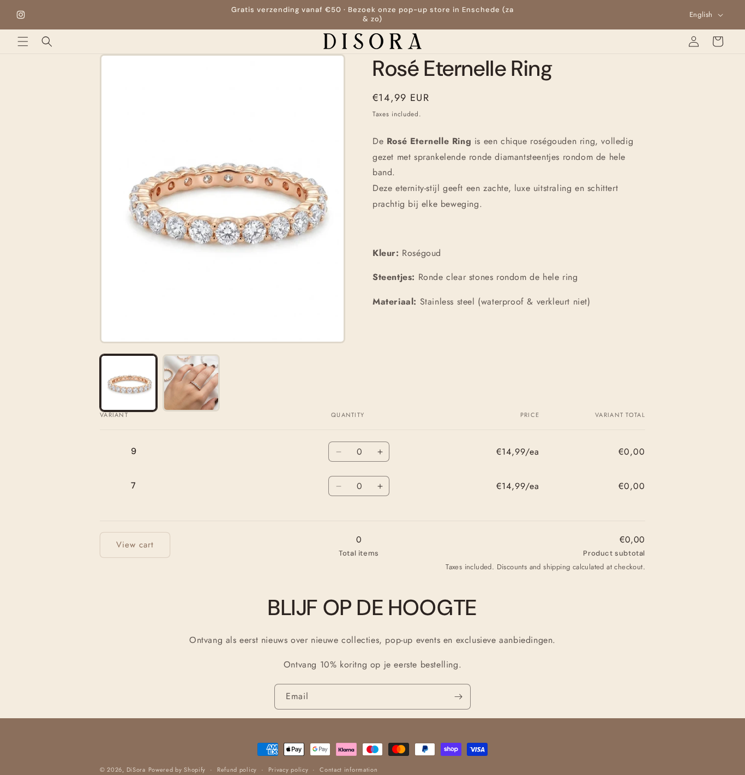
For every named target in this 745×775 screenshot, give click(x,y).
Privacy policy (288, 769)
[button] (23, 41)
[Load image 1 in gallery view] (128, 383)
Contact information (348, 769)
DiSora (136, 769)
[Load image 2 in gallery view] (191, 383)
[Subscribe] (458, 697)
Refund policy (237, 769)
